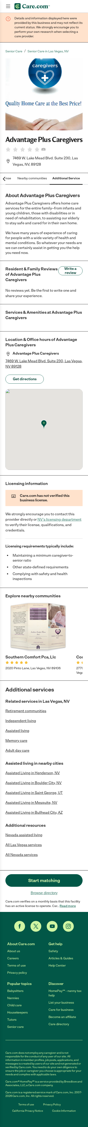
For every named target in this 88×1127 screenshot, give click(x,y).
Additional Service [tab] (66, 178)
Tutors (11, 1020)
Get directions (25, 379)
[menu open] (8, 6)
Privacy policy (17, 973)
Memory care (16, 740)
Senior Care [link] (13, 51)
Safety (53, 951)
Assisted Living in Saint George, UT (34, 793)
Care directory (59, 1024)
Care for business (61, 1010)
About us (13, 951)
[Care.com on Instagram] (68, 926)
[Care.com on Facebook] (19, 926)
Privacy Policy (52, 1104)
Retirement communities (25, 711)
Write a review (70, 271)
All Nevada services (21, 855)
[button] (44, 94)
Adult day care (17, 750)
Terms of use (16, 965)
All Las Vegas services (23, 845)
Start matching (44, 880)
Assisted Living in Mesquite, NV (31, 802)
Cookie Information (64, 1110)
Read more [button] (68, 906)
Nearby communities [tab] (32, 178)
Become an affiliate (62, 1017)
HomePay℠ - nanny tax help (65, 993)
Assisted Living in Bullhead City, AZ (34, 812)
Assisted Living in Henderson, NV (32, 773)
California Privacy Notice (27, 1110)
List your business (61, 1003)
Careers (13, 958)
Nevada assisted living (23, 835)
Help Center (57, 965)
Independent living (20, 721)
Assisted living (17, 731)
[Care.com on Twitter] (35, 926)
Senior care (15, 1027)
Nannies (13, 998)
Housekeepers (17, 1012)
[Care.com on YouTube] (52, 926)
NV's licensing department (59, 519)
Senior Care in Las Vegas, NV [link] (48, 51)
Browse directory (44, 893)
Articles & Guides (61, 958)
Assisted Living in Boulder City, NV (33, 783)
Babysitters (15, 991)
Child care (14, 1005)
